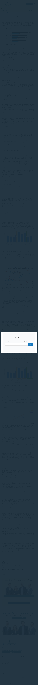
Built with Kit (19, 349)
